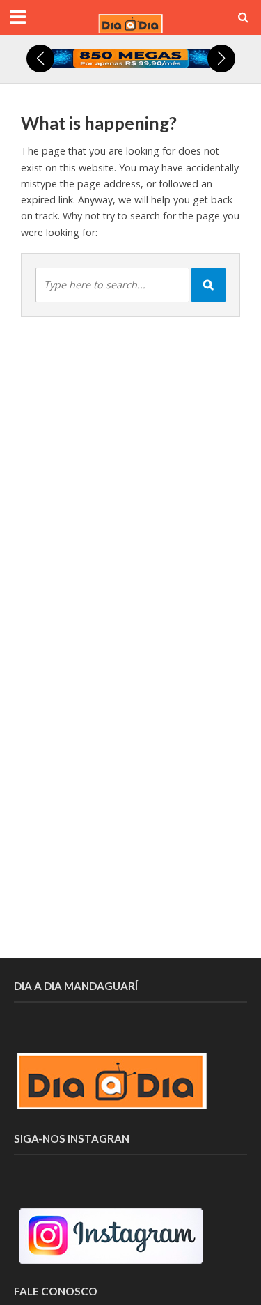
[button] (40, 58)
